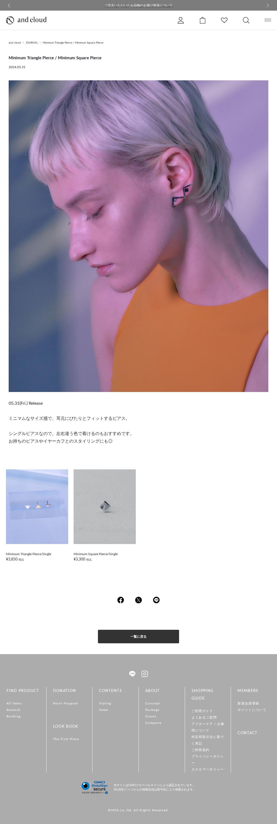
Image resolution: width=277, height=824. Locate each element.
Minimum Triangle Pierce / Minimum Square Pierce (73, 42)
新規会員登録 (248, 703)
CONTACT (247, 733)
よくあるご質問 (204, 717)
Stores (150, 716)
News (103, 709)
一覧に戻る (138, 636)
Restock (13, 709)
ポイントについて (252, 709)
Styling (105, 703)
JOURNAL (32, 42)
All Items (14, 703)
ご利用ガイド (202, 711)
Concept (152, 703)
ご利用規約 (201, 750)
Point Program (65, 703)
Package (152, 709)
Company (153, 722)
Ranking (13, 716)
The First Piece (66, 739)
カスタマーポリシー (208, 769)
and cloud (15, 42)
